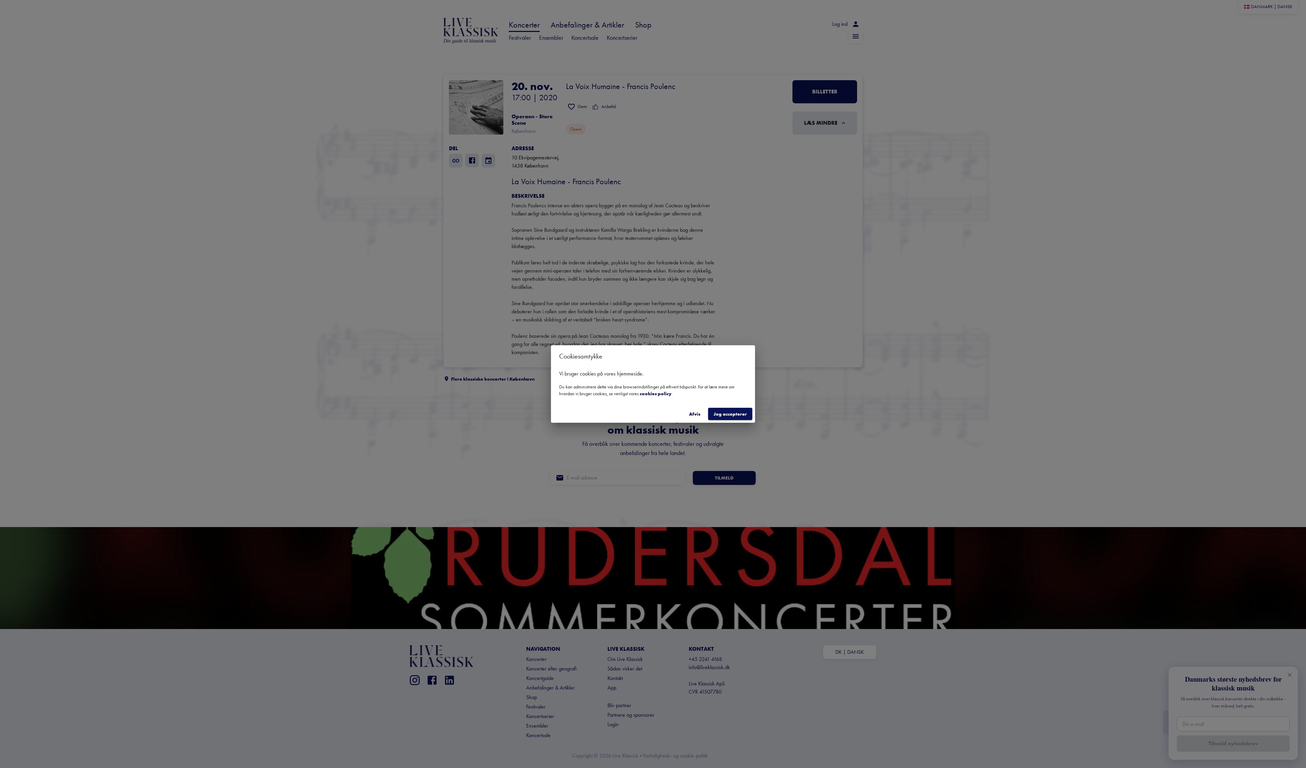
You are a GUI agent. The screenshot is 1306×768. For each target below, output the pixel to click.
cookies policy (655, 393)
